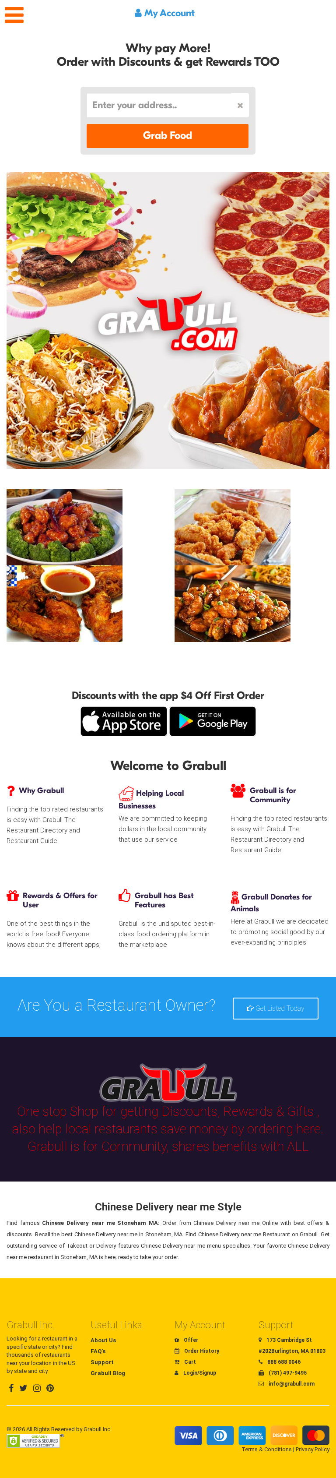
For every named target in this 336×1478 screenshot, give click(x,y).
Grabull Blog (108, 1373)
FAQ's (98, 1351)
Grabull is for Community (273, 795)
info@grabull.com (291, 1384)
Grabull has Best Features (164, 900)
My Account (168, 13)
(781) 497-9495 (287, 1373)
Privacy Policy (312, 1449)
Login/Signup (199, 1373)
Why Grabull (41, 790)
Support (102, 1362)
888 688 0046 (283, 1362)
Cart (189, 1362)
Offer (190, 1340)
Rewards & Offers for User (60, 900)
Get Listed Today (279, 1008)
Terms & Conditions (267, 1449)
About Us (103, 1340)
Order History (201, 1351)
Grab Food (167, 135)
